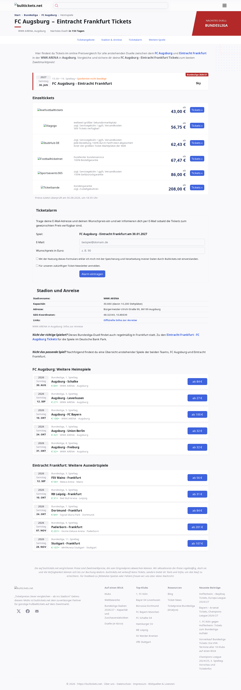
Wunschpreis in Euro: (50, 250)
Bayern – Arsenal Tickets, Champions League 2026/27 (210, 611)
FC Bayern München (147, 611)
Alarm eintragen (92, 274)
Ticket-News (174, 599)
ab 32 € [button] (197, 431)
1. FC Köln (142, 593)
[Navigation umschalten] (224, 5)
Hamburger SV (144, 623)
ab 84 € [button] (197, 381)
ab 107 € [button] (197, 543)
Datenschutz (124, 683)
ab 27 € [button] (197, 398)
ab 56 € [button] (197, 478)
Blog (170, 593)
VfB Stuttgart (143, 641)
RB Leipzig (142, 629)
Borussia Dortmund (147, 605)
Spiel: (39, 234)
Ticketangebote (85, 39)
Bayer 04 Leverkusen (148, 599)
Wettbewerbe (112, 599)
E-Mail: (40, 242)
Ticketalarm (135, 39)
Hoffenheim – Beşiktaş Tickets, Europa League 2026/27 (212, 597)
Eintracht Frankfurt (192, 53)
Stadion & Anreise (111, 39)
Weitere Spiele (156, 39)
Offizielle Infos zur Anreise (121, 320)
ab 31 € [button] (197, 494)
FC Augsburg (163, 53)
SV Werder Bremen (147, 635)
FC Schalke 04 (144, 617)
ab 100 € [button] (197, 414)
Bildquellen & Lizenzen (161, 683)
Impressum (139, 683)
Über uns (109, 683)
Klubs (108, 593)
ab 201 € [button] (197, 527)
